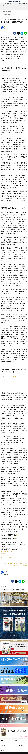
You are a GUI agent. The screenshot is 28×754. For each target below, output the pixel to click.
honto (2, 555)
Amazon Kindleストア (7, 551)
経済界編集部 (7, 574)
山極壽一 (18, 589)
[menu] (1, 1)
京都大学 (12, 589)
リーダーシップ (5, 589)
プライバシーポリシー (19, 745)
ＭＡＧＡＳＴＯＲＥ (6, 557)
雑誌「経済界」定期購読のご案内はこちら (16, 563)
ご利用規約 (3, 745)
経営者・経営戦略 (6, 11)
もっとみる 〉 (23, 736)
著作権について (4, 750)
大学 (23, 589)
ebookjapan (4, 559)
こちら (18, 535)
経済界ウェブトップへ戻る (20, 565)
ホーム (2, 740)
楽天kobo (3, 553)
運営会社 (16, 740)
